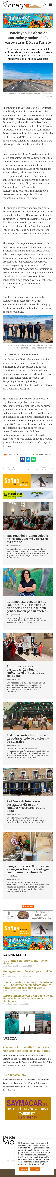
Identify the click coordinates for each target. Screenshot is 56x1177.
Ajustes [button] (23, 1169)
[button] (22, 459)
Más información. (35, 1066)
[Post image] (28, 516)
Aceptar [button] (35, 1169)
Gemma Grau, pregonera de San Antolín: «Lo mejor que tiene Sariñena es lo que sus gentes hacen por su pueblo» (27, 606)
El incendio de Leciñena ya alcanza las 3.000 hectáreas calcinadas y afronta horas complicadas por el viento (28, 985)
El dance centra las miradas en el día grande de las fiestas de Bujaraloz (28, 738)
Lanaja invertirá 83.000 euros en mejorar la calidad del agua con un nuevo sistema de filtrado (28, 871)
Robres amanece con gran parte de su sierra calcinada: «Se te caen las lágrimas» (28, 998)
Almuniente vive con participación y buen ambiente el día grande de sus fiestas (25, 671)
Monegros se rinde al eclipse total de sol (27, 973)
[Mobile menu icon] (50, 4)
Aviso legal (10, 1161)
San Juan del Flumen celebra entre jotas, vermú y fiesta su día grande (27, 539)
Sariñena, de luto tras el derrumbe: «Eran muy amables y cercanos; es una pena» (26, 806)
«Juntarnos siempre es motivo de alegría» (25, 962)
